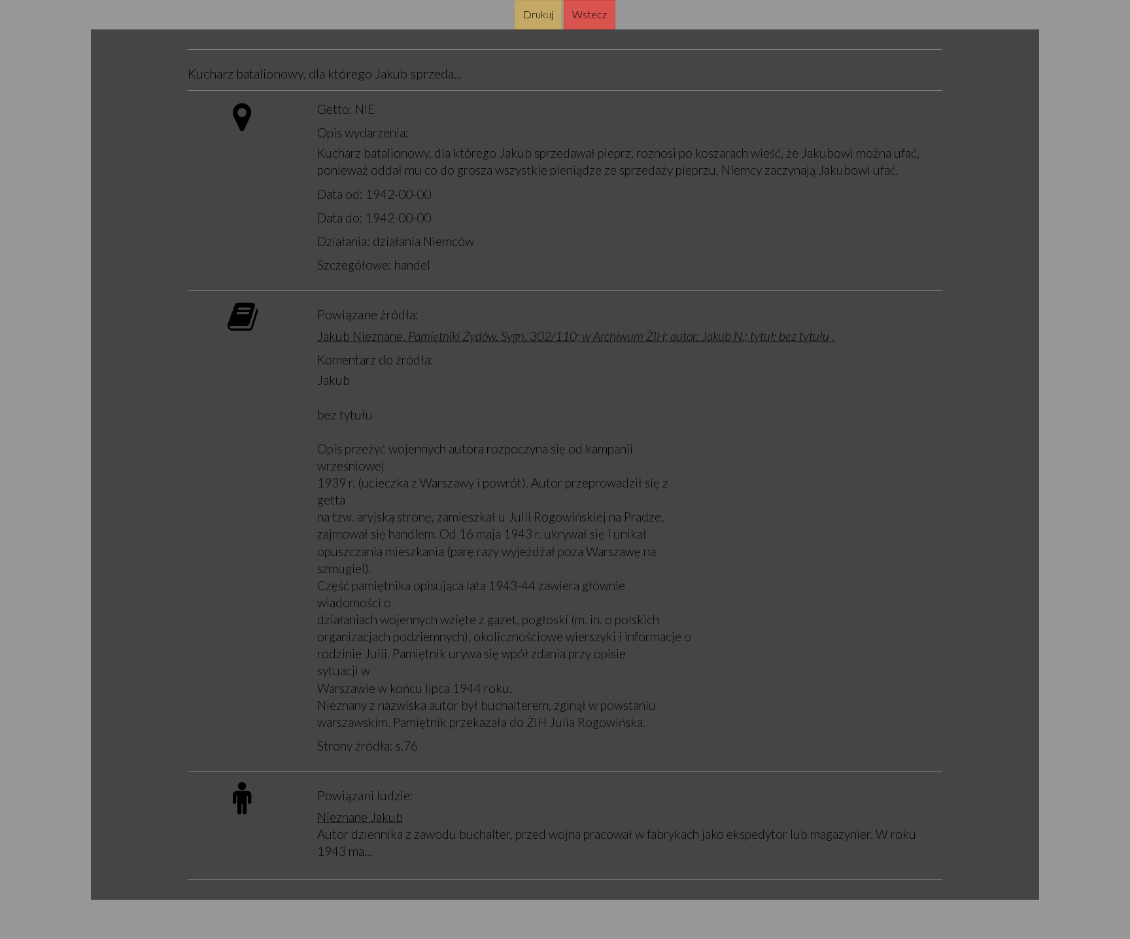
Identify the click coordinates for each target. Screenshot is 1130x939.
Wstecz (589, 14)
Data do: (340, 217)
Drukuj (538, 14)
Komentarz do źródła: (375, 359)
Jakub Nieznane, (573, 336)
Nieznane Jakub (360, 816)
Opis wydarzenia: (363, 132)
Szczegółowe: (354, 264)
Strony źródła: (355, 745)
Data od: (340, 194)
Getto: (334, 108)
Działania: (343, 241)
